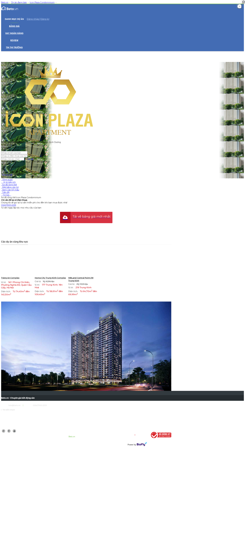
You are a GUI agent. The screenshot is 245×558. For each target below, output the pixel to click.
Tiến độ (5, 192)
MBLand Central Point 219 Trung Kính (80, 279)
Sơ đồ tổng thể (9, 184)
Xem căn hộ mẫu (10, 190)
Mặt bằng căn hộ (10, 187)
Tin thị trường (14, 47)
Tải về (30, 159)
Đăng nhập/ (33, 19)
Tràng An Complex (10, 278)
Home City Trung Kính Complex (50, 278)
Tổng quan (7, 179)
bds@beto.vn (15, 405)
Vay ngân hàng (14, 33)
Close (239, 6)
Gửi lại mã (7, 174)
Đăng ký (44, 19)
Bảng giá (14, 26)
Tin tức (6, 195)
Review (14, 40)
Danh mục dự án (14, 19)
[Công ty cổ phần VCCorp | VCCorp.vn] (137, 434)
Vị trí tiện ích (8, 182)
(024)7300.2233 (8, 205)
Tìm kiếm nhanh (8, 410)
